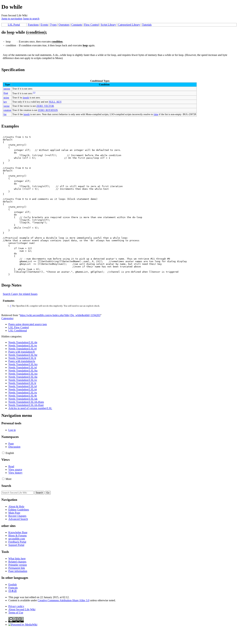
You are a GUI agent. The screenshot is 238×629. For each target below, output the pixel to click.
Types (53, 24)
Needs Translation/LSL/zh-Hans (26, 401)
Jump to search (31, 18)
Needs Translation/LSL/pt (22, 389)
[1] (34, 92)
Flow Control (91, 24)
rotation (7, 110)
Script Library (108, 24)
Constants (76, 24)
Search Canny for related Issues (20, 293)
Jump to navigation (11, 18)
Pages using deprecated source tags (27, 324)
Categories (7, 318)
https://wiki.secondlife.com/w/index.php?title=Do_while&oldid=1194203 (60, 315)
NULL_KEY (55, 101)
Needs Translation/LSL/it (22, 358)
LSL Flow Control (18, 327)
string (6, 97)
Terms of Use (15, 612)
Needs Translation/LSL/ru (22, 392)
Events (44, 24)
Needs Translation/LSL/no (22, 373)
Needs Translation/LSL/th (22, 395)
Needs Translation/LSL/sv (22, 380)
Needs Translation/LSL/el (22, 348)
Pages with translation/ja (21, 361)
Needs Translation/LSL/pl (22, 386)
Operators (64, 24)
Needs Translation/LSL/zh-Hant (26, 405)
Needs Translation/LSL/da (22, 376)
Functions (33, 24)
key (5, 101)
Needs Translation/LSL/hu (22, 370)
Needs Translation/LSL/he (22, 354)
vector (6, 106)
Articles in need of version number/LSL (30, 408)
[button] (3, 453)
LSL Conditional (17, 330)
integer (6, 88)
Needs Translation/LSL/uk (22, 398)
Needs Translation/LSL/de (22, 342)
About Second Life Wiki (21, 609)
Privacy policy (16, 606)
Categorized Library (129, 24)
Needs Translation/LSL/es (22, 345)
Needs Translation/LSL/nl (22, 367)
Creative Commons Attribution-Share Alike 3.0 (63, 600)
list (4, 114)
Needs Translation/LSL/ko (22, 364)
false (156, 114)
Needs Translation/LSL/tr (22, 383)
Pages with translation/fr (21, 351)
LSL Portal (14, 24)
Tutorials (147, 24)
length (26, 97)
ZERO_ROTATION (48, 110)
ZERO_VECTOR (45, 106)
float (5, 93)
